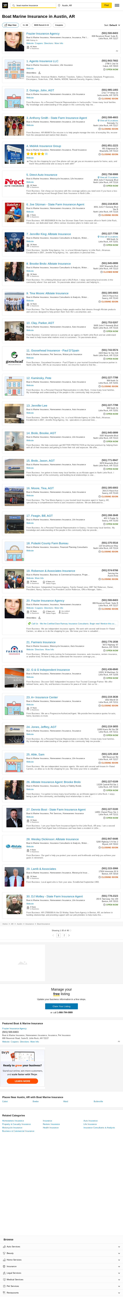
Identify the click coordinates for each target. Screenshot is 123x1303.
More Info (59, 43)
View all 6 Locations (109, 237)
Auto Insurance (79, 327)
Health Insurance (50, 1128)
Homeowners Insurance (60, 37)
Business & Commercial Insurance (65, 575)
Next (69, 935)
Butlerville (98, 1101)
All (27, 25)
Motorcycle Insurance (59, 179)
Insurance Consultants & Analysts (65, 238)
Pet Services (56, 354)
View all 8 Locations (109, 120)
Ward (65, 1101)
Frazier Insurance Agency (43, 33)
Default (113, 25)
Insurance (76, 37)
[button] (117, 5)
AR (12, 924)
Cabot (5, 1101)
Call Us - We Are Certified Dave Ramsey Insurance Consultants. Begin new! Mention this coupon (75, 624)
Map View (12, 25)
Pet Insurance (88, 37)
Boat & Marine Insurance (37, 37)
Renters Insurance (51, 1124)
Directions (48, 43)
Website (30, 43)
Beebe (36, 1101)
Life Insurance (66, 65)
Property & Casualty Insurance (16, 1124)
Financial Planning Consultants (74, 547)
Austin (19, 924)
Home (5, 924)
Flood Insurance (79, 150)
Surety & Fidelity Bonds (70, 786)
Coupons (39, 43)
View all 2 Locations (109, 177)
